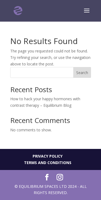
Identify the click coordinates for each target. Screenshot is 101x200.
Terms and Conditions (47, 162)
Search (82, 72)
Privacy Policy (47, 156)
